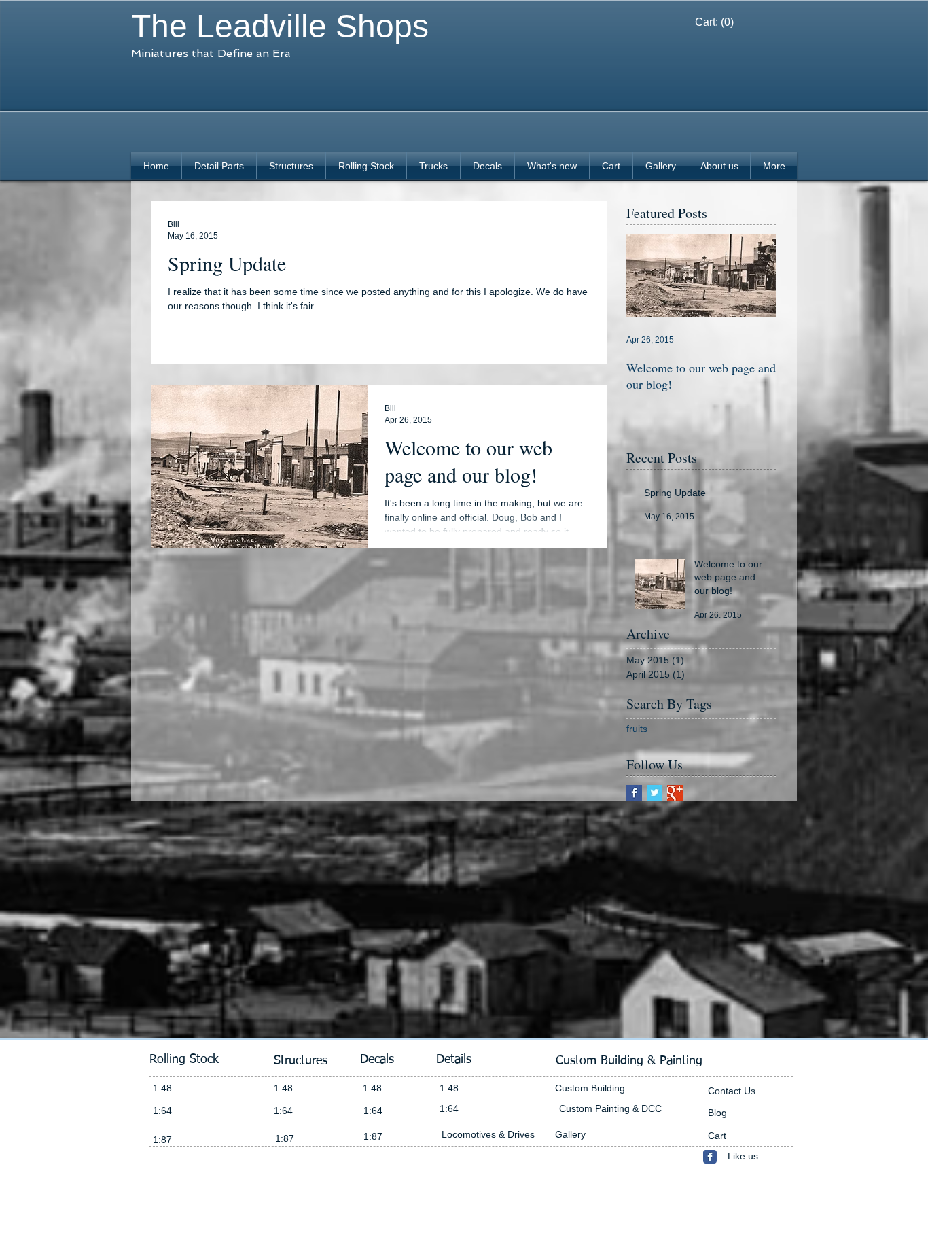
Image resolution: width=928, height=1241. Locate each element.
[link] (715, 22)
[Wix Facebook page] (710, 1157)
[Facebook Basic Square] (634, 793)
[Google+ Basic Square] (675, 793)
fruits (636, 728)
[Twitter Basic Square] (654, 793)
